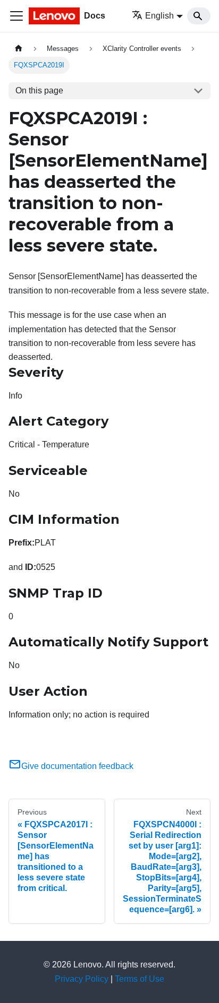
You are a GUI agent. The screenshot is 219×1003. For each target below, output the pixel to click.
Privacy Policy (81, 978)
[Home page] (19, 48)
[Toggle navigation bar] (16, 16)
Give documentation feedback (77, 766)
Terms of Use (139, 978)
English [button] (159, 15)
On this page (39, 90)
